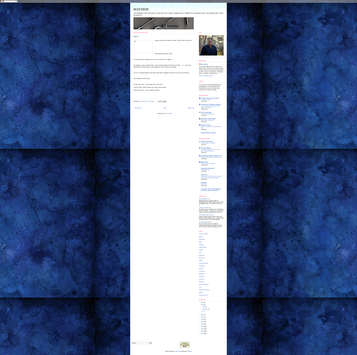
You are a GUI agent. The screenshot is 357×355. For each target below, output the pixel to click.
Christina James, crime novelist (210, 98)
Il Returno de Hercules (205, 207)
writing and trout (203, 295)
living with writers (203, 263)
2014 (202, 329)
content (201, 250)
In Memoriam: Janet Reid (207, 120)
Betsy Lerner (204, 162)
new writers (202, 271)
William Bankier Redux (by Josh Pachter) (211, 157)
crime (200, 252)
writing (200, 292)
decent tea (202, 257)
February (204, 309)
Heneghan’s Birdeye (206, 99)
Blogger (190, 351)
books (200, 242)
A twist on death (203, 234)
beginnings (202, 239)
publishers (201, 273)
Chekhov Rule (202, 247)
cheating (201, 244)
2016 (202, 324)
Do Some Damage (206, 112)
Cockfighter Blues (205, 170)
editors (201, 260)
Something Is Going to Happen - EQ (211, 155)
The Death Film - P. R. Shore (208, 143)
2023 (202, 302)
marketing (201, 265)
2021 (202, 304)
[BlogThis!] (160, 101)
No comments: (151, 101)
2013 (202, 331)
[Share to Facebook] (164, 101)
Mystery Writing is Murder (208, 133)
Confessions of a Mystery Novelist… (211, 104)
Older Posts (191, 108)
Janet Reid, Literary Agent (208, 118)
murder (201, 268)
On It (135, 36)
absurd (201, 236)
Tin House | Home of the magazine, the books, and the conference (211, 189)
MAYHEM (140, 9)
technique (201, 281)
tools (200, 287)
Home (164, 108)
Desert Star (204, 184)
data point (201, 255)
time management (204, 284)
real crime (201, 276)
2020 (202, 314)
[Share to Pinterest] (166, 101)
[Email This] (159, 101)
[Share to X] (162, 101)
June (203, 306)
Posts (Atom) (168, 113)
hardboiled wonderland (207, 168)
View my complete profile (206, 75)
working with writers (204, 289)
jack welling (204, 64)
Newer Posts (138, 108)
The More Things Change (207, 114)
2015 (202, 326)
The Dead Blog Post (204, 199)
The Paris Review (206, 148)
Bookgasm (204, 182)
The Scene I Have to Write (206, 215)
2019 (202, 317)
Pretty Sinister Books (207, 141)
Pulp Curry (204, 174)
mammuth (177, 351)
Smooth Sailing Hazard (205, 222)
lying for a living (205, 125)
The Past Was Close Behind (208, 163)
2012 (202, 333)
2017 (202, 321)
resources (201, 279)
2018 (202, 319)
